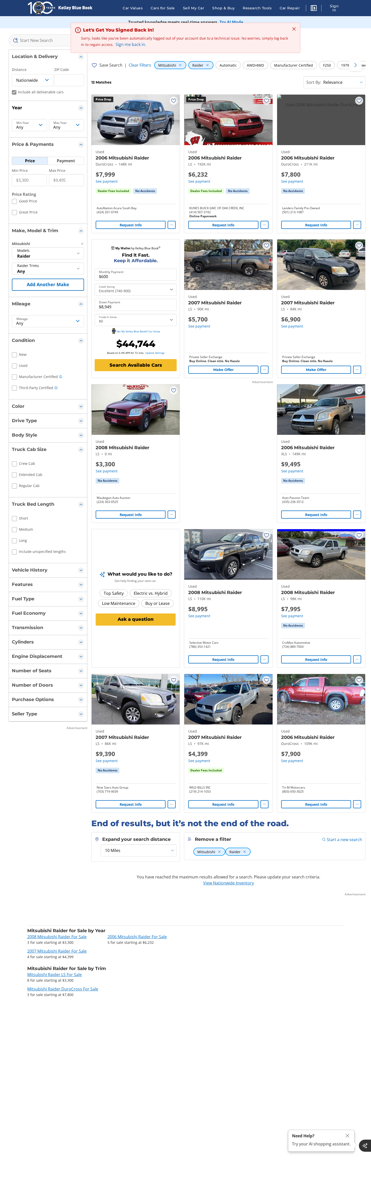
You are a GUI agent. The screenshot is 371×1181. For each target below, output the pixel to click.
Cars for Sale (163, 8)
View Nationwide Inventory (228, 883)
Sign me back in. (131, 44)
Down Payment (109, 302)
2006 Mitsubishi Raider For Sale (137, 937)
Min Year (22, 122)
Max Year (60, 122)
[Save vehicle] (174, 101)
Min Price (20, 170)
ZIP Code (61, 69)
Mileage (22, 318)
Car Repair (290, 8)
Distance (19, 69)
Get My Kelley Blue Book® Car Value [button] (138, 331)
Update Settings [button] (155, 353)
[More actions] (172, 225)
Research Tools (257, 8)
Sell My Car (193, 8)
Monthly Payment (111, 272)
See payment (107, 181)
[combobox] (48, 40)
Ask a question (136, 619)
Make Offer (223, 369)
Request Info (131, 225)
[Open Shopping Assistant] (365, 1146)
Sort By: (313, 82)
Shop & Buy (223, 8)
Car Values (133, 8)
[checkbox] (24, 201)
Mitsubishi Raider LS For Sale (54, 974)
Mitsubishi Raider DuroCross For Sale (62, 989)
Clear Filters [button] (140, 65)
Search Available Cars (136, 365)
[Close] (347, 1136)
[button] (314, 9)
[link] (145, 191)
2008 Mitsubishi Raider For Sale (57, 937)
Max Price (57, 170)
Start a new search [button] (344, 839)
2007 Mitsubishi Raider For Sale (57, 951)
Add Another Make (48, 284)
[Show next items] (355, 65)
